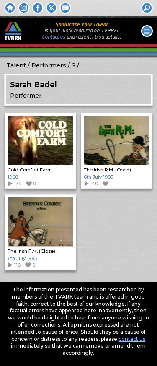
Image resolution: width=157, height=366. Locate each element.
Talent (16, 65)
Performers (48, 65)
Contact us (53, 37)
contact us (131, 339)
